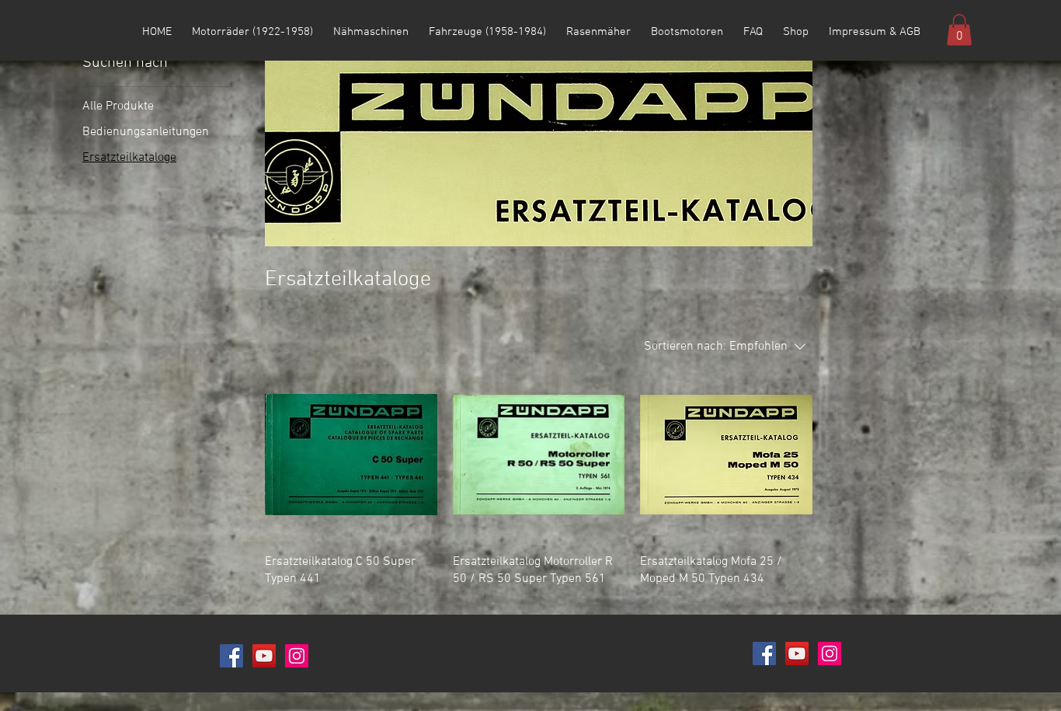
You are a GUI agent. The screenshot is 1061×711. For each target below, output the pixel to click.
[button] (959, 30)
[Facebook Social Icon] (231, 655)
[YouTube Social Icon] (264, 655)
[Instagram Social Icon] (296, 655)
